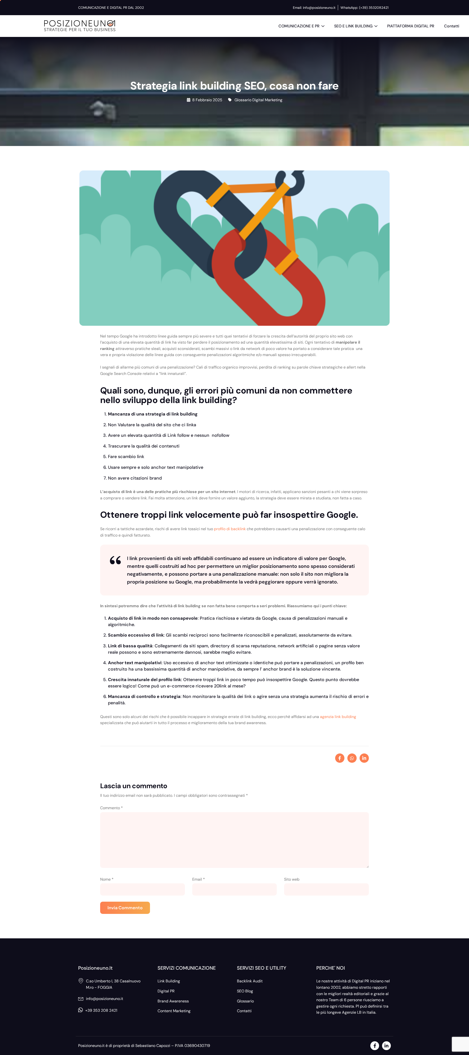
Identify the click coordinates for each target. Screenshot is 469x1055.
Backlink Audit (250, 981)
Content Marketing (174, 1010)
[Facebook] (374, 1045)
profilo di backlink (230, 528)
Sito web (291, 879)
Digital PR (166, 991)
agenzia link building (338, 716)
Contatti (451, 26)
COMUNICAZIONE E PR (299, 26)
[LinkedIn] (386, 1045)
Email (198, 879)
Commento (111, 807)
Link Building (169, 981)
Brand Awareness (173, 1001)
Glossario (245, 1001)
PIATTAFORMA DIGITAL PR (410, 26)
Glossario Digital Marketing (258, 99)
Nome (107, 879)
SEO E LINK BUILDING (353, 26)
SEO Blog (245, 991)
